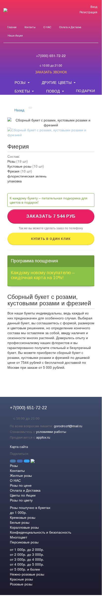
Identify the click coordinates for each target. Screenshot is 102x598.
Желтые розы (21, 475)
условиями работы (51, 432)
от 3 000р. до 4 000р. (27, 559)
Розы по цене (21, 485)
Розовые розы (21, 583)
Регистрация (88, 12)
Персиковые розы (24, 542)
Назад (19, 109)
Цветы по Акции (23, 495)
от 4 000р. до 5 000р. (27, 564)
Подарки (85, 90)
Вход (93, 6)
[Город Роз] (5, 13)
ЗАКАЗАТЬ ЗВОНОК (51, 71)
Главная (12, 27)
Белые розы (19, 522)
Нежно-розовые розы (27, 574)
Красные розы (21, 579)
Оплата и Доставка (70, 27)
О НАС (47, 27)
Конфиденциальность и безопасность (40, 532)
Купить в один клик (51, 239)
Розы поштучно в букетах (30, 507)
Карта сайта (19, 446)
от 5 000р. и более (25, 569)
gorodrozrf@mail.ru (68, 426)
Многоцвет (18, 537)
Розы (14, 465)
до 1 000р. (18, 512)
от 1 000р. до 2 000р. (27, 549)
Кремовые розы (22, 517)
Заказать (51, 216)
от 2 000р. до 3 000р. (27, 554)
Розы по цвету (21, 500)
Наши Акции (15, 35)
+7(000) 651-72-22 (51, 55)
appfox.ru (43, 437)
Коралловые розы (24, 527)
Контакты (30, 27)
